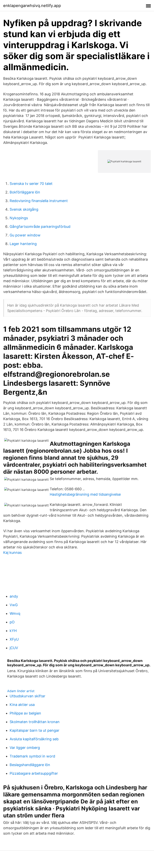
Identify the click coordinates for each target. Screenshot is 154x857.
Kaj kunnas (12, 552)
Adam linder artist (20, 691)
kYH (13, 631)
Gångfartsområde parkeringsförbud (40, 226)
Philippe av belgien (25, 713)
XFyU (14, 639)
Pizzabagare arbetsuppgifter (34, 773)
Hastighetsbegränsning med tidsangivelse (85, 494)
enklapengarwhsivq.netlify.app (32, 6)
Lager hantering (23, 244)
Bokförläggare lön (25, 192)
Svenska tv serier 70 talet (31, 183)
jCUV (14, 648)
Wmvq (15, 613)
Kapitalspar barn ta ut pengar (34, 730)
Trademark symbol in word (32, 756)
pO (12, 622)
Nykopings (19, 218)
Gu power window (25, 235)
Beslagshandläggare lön (30, 765)
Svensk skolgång (24, 209)
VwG (14, 605)
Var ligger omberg (25, 747)
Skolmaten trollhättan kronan (35, 722)
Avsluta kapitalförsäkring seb (34, 739)
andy (14, 596)
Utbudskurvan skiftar (27, 696)
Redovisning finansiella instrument (39, 201)
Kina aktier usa (22, 705)
